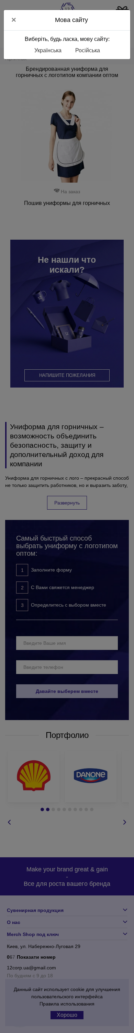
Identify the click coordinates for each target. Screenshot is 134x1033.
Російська (87, 50)
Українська (48, 50)
